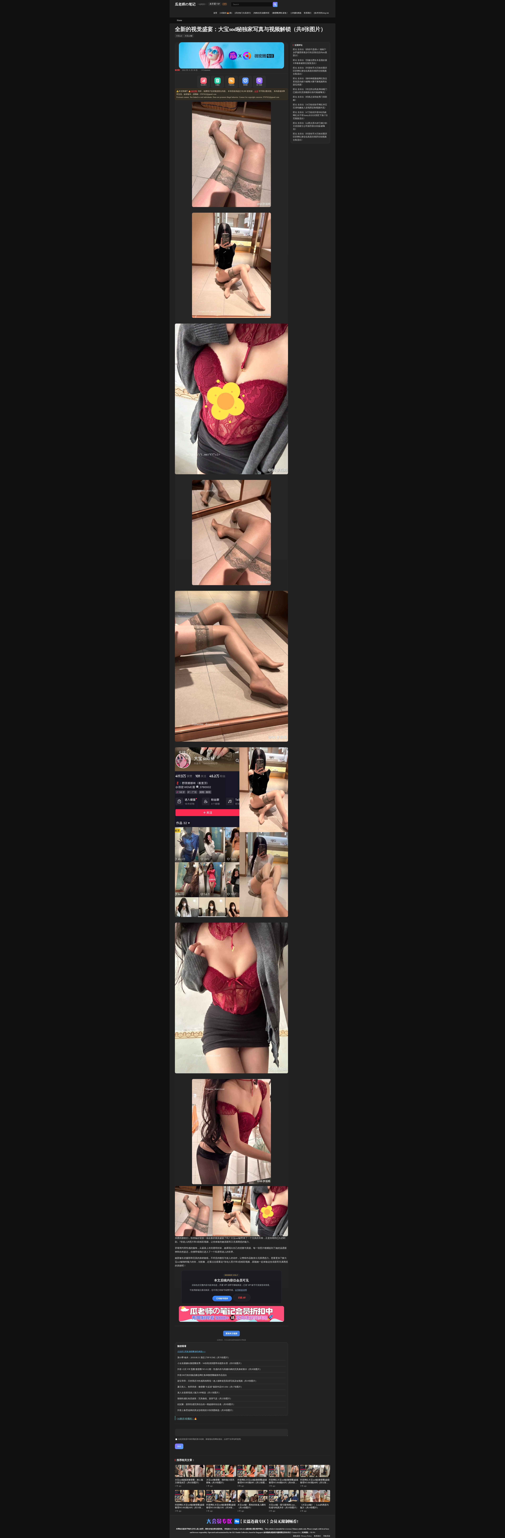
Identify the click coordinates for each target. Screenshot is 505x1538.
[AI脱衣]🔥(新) (226, 13)
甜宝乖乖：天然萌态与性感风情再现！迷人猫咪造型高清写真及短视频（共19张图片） (217, 1381)
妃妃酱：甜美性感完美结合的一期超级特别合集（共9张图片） (206, 1404)
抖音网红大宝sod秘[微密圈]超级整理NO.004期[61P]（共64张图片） (283, 1482)
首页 (215, 13)
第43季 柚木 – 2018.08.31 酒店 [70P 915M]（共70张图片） (203, 1357)
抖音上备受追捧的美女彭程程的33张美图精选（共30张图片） (205, 1410)
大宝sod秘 (188, 36)
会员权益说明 (241, 1290)
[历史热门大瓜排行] (243, 13)
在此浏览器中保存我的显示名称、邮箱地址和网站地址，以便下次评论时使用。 (210, 1439)
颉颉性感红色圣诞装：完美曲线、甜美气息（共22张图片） (204, 1398)
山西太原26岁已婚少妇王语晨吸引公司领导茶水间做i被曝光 (310, 126)
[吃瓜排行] (203, 82)
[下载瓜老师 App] (224, 4)
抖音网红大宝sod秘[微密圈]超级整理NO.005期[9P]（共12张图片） (252, 1482)
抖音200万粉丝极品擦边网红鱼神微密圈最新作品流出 (202, 1375)
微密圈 (177, 70)
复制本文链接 (231, 1333)
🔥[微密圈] (192, 91)
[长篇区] (217, 82)
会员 (256, 91)
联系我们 (307, 13)
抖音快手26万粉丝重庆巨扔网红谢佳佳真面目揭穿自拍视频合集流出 (310, 71)
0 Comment (206, 70)
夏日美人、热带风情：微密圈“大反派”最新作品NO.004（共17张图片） (210, 1387)
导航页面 (326, 1536)
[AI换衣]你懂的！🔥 (187, 1418)
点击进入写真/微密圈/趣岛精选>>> (191, 1352)
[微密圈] (245, 82)
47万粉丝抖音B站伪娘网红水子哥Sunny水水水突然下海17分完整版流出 (310, 115)
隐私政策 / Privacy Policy (302, 1536)
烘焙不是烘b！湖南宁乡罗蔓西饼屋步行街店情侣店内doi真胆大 (310, 52)
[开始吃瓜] (231, 82)
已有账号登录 (222, 1298)
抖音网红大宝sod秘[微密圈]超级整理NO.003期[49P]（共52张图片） (315, 1482)
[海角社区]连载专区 (261, 13)
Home (179, 20)
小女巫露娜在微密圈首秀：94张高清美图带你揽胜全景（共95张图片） (210, 1363)
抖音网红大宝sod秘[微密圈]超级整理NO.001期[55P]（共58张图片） (221, 1507)
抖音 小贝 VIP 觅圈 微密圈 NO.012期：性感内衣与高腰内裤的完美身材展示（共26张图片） (219, 1369)
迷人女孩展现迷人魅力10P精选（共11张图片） (199, 1392)
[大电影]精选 (296, 13)
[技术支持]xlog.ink (321, 13)
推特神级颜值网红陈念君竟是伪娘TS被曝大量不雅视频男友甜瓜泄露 (310, 81)
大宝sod (179, 36)
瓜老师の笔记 (185, 4)
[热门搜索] (259, 82)
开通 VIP (242, 1297)
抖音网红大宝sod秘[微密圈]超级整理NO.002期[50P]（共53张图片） (189, 1507)
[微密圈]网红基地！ (280, 13)
